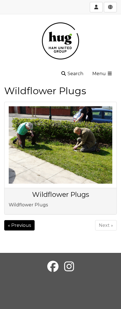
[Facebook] (53, 266)
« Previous (19, 225)
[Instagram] (69, 266)
